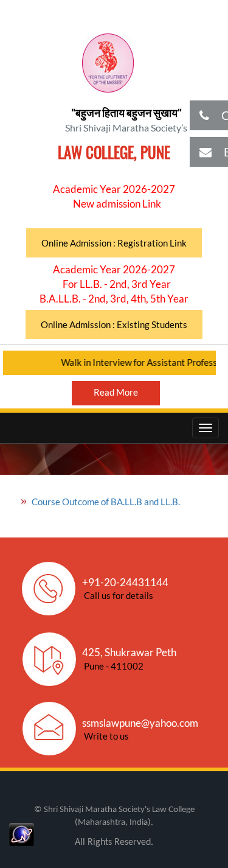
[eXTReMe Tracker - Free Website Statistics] (21, 832)
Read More (116, 392)
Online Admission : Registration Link (114, 242)
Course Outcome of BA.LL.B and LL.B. (106, 501)
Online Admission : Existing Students (114, 324)
